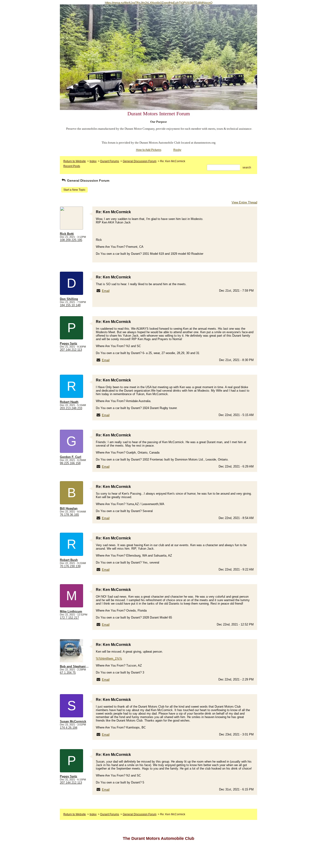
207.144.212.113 (71, 349)
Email (106, 291)
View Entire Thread (244, 202)
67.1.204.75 (68, 672)
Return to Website (74, 161)
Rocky (177, 149)
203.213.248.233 (71, 408)
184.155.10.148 (70, 305)
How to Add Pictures (148, 149)
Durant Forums (109, 161)
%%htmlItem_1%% (109, 658)
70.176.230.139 (70, 566)
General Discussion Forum (139, 161)
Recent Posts (71, 166)
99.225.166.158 (70, 463)
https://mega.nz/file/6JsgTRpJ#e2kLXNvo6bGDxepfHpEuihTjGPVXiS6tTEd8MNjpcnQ (158, 2)
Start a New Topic (74, 189)
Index (93, 161)
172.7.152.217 (69, 617)
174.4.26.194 (68, 727)
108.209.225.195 (71, 240)
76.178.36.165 (69, 514)
